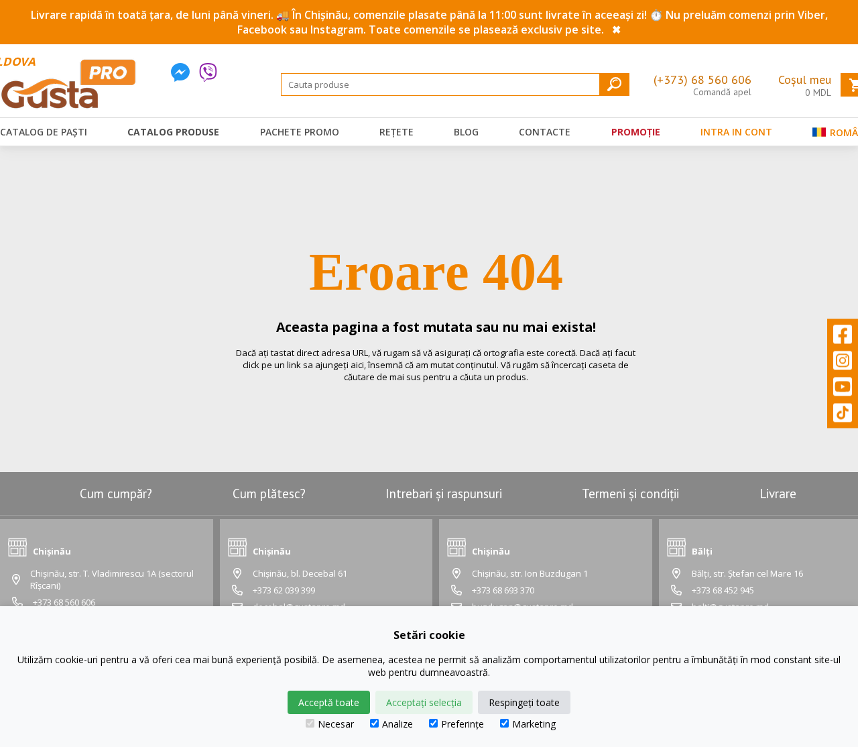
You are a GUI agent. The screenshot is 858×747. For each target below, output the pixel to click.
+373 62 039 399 (284, 590)
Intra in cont (736, 131)
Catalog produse (173, 131)
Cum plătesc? (269, 493)
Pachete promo (299, 131)
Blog (466, 131)
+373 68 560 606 (64, 602)
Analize (397, 723)
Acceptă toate (328, 702)
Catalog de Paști (43, 131)
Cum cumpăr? (116, 493)
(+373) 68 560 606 (702, 79)
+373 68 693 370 (503, 590)
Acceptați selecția (424, 702)
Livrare (777, 493)
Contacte (544, 131)
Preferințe (462, 723)
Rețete (396, 131)
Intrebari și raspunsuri (443, 493)
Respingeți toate (524, 702)
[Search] (614, 84)
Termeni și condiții (630, 493)
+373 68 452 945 (723, 590)
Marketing (534, 723)
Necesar (336, 723)
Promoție (635, 131)
